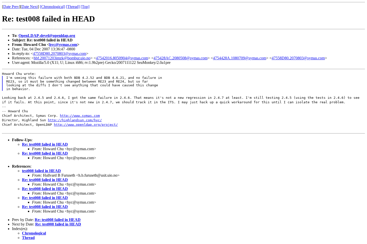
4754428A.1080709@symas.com (239, 58)
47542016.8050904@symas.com (122, 58)
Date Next (29, 6)
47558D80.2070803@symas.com (59, 53)
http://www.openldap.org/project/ (86, 124)
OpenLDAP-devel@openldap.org (46, 35)
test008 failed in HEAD (41, 171)
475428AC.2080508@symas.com (180, 58)
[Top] (85, 6)
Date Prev (11, 6)
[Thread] (73, 6)
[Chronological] (52, 6)
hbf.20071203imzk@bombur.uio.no (62, 58)
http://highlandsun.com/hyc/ (75, 120)
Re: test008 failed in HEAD (45, 144)
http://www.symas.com (80, 116)
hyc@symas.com (63, 44)
